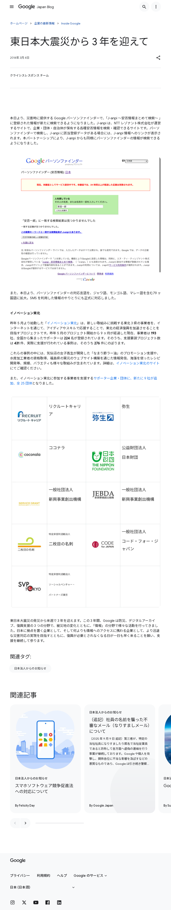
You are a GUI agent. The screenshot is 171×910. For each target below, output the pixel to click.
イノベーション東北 (62, 323)
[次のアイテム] (25, 823)
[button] (158, 58)
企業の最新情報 (44, 23)
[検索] (144, 7)
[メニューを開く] (12, 7)
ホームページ (19, 23)
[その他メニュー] (156, 7)
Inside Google (70, 23)
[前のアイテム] (15, 823)
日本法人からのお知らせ (30, 668)
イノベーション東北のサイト (138, 363)
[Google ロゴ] (18, 860)
